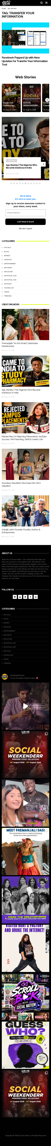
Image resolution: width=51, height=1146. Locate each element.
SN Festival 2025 (10, 280)
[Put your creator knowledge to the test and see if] (25, 1045)
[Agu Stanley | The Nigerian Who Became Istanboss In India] (25, 371)
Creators (11, 155)
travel (6, 292)
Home (4, 9)
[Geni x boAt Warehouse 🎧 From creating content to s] (25, 948)
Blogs (6, 252)
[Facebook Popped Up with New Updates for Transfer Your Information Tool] (25, 38)
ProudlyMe (8, 272)
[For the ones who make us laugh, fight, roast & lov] (25, 706)
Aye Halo (7, 247)
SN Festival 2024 (10, 276)
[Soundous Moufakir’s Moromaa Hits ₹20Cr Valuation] (25, 464)
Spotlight (8, 284)
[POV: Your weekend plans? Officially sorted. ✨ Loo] (25, 754)
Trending (7, 296)
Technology (9, 288)
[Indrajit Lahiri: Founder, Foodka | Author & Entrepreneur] (25, 511)
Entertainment (10, 264)
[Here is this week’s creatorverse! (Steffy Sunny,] (25, 900)
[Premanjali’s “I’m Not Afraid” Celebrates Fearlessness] (25, 324)
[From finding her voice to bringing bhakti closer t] (25, 851)
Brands (7, 256)
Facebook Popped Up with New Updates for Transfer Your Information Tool (25, 61)
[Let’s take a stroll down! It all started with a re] (25, 996)
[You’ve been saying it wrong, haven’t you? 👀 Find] (25, 803)
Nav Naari (8, 268)
